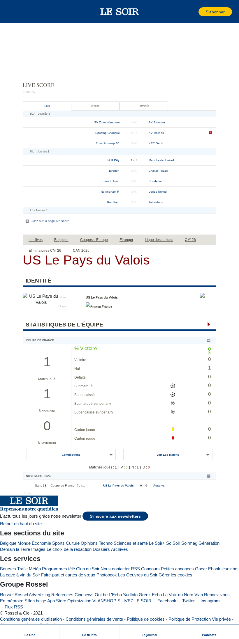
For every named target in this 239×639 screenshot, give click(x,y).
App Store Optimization (69, 600)
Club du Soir (87, 568)
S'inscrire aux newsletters (115, 516)
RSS (135, 568)
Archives (119, 549)
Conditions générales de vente (94, 619)
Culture (73, 543)
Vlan (198, 594)
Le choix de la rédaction (69, 549)
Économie (41, 543)
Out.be (101, 594)
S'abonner (215, 12)
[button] (14, 11)
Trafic (22, 568)
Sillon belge (35, 600)
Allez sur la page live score (50, 221)
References (62, 594)
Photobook (106, 574)
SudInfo (130, 594)
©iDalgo (28, 493)
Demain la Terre (15, 549)
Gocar (201, 568)
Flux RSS (13, 606)
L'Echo (115, 594)
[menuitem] (30, 631)
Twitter (188, 600)
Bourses (8, 568)
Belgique (8, 543)
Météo (35, 568)
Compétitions (71, 454)
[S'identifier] (193, 11)
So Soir (173, 543)
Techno (106, 543)
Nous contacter (115, 568)
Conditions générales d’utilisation (31, 619)
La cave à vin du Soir (20, 574)
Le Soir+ (157, 543)
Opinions (89, 543)
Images (38, 549)
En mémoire (11, 600)
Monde (24, 543)
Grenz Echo (150, 594)
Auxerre (159, 485)
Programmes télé (58, 568)
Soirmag (189, 543)
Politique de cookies (146, 619)
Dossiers (101, 549)
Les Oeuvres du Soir (137, 574)
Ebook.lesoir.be (222, 568)
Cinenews (84, 594)
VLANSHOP (104, 600)
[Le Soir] (119, 11)
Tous (47, 105)
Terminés (143, 105)
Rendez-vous (217, 594)
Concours (150, 568)
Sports (58, 543)
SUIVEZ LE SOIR (134, 600)
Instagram (209, 600)
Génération (208, 543)
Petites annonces (177, 568)
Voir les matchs (168, 454)
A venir (95, 105)
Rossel (6, 594)
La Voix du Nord (178, 594)
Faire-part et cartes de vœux (68, 574)
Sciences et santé (131, 543)
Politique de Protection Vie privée (199, 619)
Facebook (166, 600)
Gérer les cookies (175, 574)
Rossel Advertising (32, 594)
